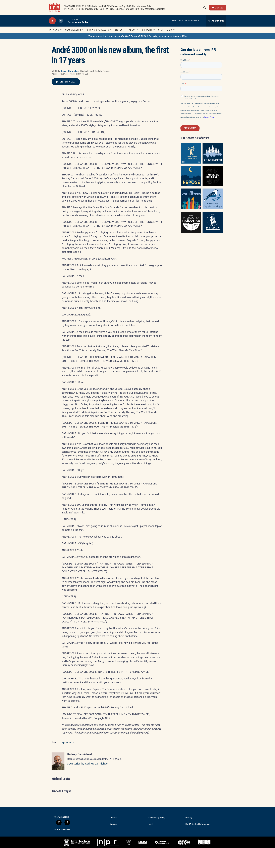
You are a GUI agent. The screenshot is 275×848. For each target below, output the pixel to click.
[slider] (65, 20)
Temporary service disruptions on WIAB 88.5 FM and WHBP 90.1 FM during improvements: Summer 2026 (137, 36)
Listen (119, 30)
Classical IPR (73, 30)
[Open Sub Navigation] (61, 30)
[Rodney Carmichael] (58, 761)
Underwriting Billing (156, 818)
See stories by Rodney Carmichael (87, 763)
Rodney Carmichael (70, 71)
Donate (219, 7)
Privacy (188, 818)
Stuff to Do (165, 30)
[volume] (60, 21)
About (132, 30)
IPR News (54, 30)
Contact (113, 818)
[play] (52, 21)
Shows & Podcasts (98, 30)
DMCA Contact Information (197, 824)
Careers (113, 824)
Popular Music (67, 743)
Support (147, 30)
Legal (150, 824)
